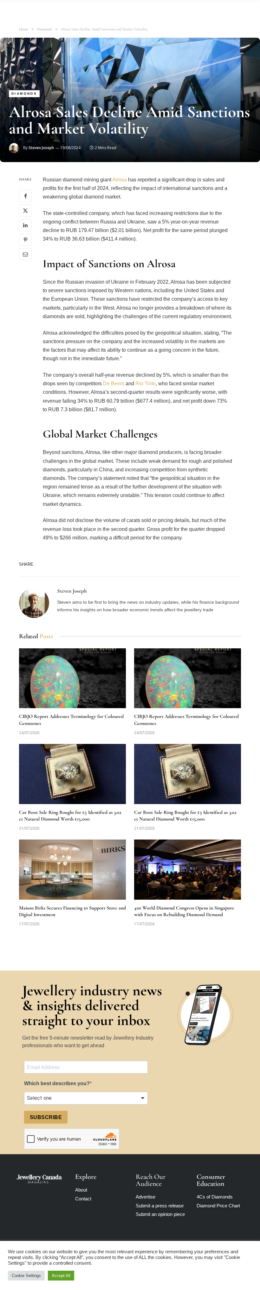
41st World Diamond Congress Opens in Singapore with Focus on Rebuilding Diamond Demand (184, 911)
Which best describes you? (57, 1083)
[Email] (25, 254)
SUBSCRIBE (46, 1117)
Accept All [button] (61, 1275)
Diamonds (24, 93)
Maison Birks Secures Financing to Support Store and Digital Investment (72, 911)
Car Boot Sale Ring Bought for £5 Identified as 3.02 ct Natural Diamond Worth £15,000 (70, 815)
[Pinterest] (25, 240)
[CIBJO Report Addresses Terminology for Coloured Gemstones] (72, 678)
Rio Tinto (145, 383)
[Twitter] (25, 211)
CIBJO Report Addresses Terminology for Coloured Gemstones (71, 720)
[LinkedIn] (25, 225)
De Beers (113, 383)
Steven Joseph (41, 147)
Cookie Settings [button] (26, 1275)
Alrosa (119, 179)
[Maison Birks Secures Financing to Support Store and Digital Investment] (72, 870)
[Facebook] (25, 196)
